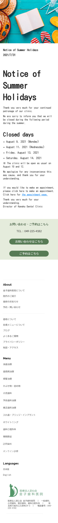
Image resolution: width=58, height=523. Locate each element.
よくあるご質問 (10, 336)
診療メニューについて (14, 325)
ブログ (6, 330)
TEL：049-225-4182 (29, 231)
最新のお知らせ (10, 302)
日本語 (6, 469)
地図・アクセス (10, 348)
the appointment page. (35, 194)
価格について (9, 319)
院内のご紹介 (9, 296)
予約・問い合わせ (11, 307)
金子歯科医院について (14, 290)
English (7, 475)
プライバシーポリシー (14, 342)
